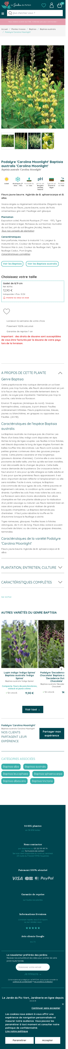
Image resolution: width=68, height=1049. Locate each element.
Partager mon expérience (52, 733)
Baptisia (32, 29)
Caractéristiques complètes (15, 254)
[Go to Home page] (16, 5)
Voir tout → (32, 709)
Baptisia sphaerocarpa (48, 773)
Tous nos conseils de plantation (17, 230)
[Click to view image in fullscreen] (32, 87)
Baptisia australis (48, 29)
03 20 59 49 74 (40, 848)
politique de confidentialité (22, 981)
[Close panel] (63, 1004)
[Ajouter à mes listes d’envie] (6, 311)
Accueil (4, 29)
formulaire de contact (34, 851)
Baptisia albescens (14, 781)
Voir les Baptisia (12, 263)
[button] (43, 5)
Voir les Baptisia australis (42, 263)
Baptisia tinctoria (42, 781)
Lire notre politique (16, 1031)
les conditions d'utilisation (43, 981)
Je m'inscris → (33, 974)
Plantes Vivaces (18, 29)
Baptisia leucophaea (15, 773)
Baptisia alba (11, 766)
